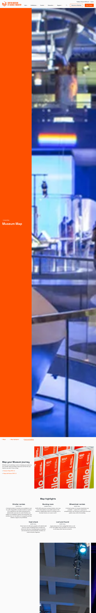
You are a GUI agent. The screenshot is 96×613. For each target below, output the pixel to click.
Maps (4, 439)
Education (50, 5)
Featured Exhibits (29, 439)
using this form (67, 526)
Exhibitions (33, 5)
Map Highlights (15, 439)
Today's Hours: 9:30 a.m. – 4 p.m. (85, 1)
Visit (25, 5)
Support (59, 5)
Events (42, 5)
